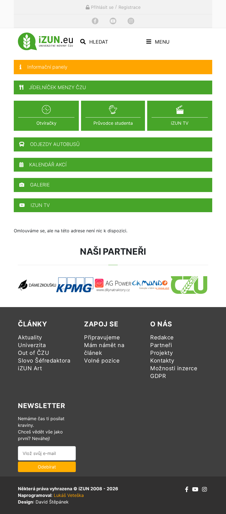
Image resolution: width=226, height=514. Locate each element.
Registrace (130, 7)
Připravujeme (102, 337)
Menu (162, 42)
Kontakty (162, 360)
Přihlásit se (102, 7)
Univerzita (32, 345)
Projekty (161, 353)
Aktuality (30, 337)
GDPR (158, 376)
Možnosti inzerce (173, 368)
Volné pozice (102, 360)
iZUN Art (30, 368)
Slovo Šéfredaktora (44, 360)
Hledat (98, 42)
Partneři (161, 345)
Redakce (162, 337)
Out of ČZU (33, 353)
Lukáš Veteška (69, 495)
